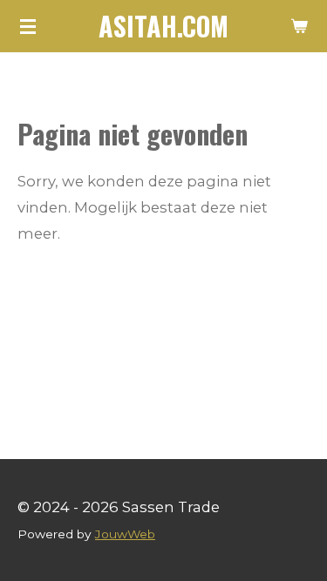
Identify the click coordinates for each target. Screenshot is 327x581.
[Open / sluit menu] (28, 26)
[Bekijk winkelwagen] (299, 26)
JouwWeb (125, 534)
